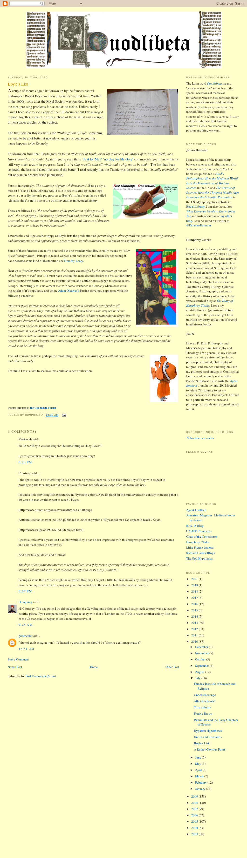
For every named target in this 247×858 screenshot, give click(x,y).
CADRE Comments (199, 531)
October (200, 659)
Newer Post (15, 667)
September (202, 665)
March (199, 776)
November (202, 653)
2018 (195, 591)
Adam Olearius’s (68, 290)
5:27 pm (25, 591)
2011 (195, 635)
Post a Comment (18, 659)
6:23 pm (25, 462)
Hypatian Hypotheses (208, 730)
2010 (195, 641)
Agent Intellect (196, 510)
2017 (195, 597)
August (200, 672)
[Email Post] (63, 415)
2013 (195, 622)
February (201, 782)
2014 (195, 616)
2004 (195, 827)
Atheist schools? (204, 701)
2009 (195, 796)
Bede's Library (195, 206)
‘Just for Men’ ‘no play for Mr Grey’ (107, 159)
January (200, 788)
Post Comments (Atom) (41, 676)
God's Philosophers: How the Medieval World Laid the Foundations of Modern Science (212, 181)
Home (94, 667)
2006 (195, 815)
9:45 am (26, 625)
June (198, 757)
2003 (195, 834)
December (202, 647)
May (198, 763)
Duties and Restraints (208, 737)
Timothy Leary (73, 260)
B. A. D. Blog (195, 525)
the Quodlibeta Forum (43, 408)
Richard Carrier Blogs (200, 553)
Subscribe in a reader (200, 438)
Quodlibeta (214, 83)
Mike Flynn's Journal (200, 547)
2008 (195, 802)
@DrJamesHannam (198, 225)
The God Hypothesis (199, 558)
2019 (195, 585)
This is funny (202, 707)
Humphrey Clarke (197, 542)
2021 (195, 579)
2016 (195, 604)
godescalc (25, 636)
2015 (195, 610)
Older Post (172, 667)
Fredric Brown (203, 713)
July (198, 678)
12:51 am (26, 649)
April (199, 770)
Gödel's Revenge (205, 695)
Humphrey (25, 602)
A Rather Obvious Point (209, 749)
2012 (195, 629)
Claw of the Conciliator (201, 536)
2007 (195, 809)
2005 (195, 821)
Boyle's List (18, 84)
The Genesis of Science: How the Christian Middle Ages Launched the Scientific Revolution (212, 192)
